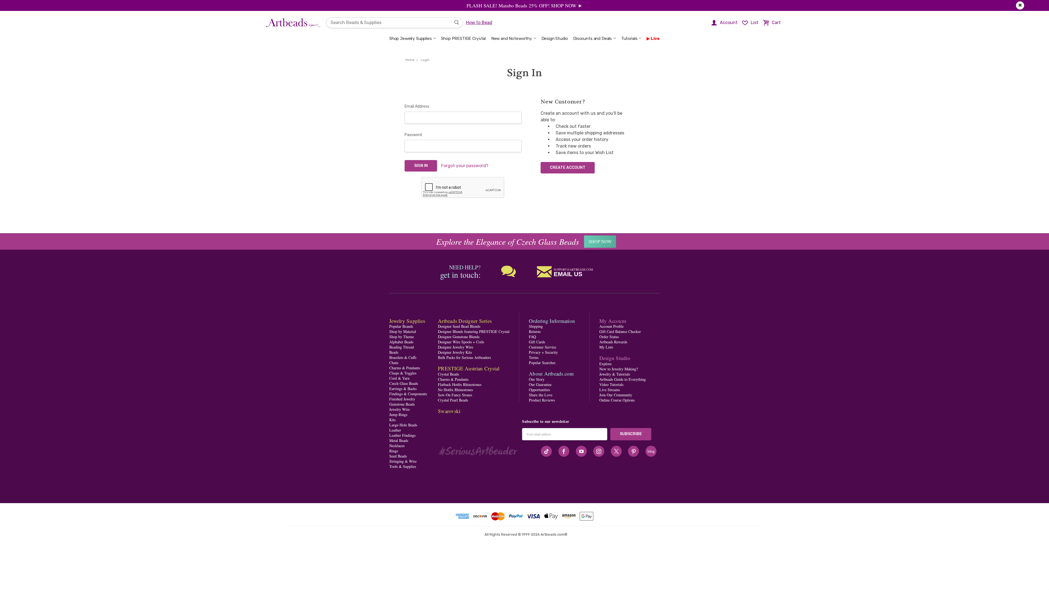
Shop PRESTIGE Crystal (463, 38)
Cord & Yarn (399, 378)
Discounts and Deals (592, 38)
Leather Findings (402, 435)
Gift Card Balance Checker (620, 331)
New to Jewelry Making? (618, 368)
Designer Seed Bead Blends (459, 326)
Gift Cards (537, 341)
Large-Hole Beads (403, 424)
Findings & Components (408, 393)
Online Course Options (617, 400)
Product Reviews (542, 400)
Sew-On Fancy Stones (455, 394)
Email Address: (417, 106)
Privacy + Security (543, 352)
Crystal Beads (448, 374)
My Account (612, 320)
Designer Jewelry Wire (455, 347)
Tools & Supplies (402, 466)
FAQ (532, 336)
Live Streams (609, 389)
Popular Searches (542, 362)
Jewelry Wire (399, 409)
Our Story (536, 379)
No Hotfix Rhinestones (455, 389)
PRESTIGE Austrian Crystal (468, 368)
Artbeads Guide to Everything (622, 379)
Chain (393, 362)
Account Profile (611, 326)
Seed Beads (398, 456)
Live (655, 38)
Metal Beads (398, 440)
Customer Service (542, 347)
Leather (395, 430)
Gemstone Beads (402, 404)
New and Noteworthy (511, 38)
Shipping (536, 326)
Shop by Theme (401, 336)
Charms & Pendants (404, 367)
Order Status (609, 336)
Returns (535, 331)
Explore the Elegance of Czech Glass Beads (507, 241)
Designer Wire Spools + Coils (461, 341)
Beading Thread (401, 347)
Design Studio (554, 38)
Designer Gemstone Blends (458, 336)
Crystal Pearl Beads (453, 400)
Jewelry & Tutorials (614, 374)
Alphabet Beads (401, 341)
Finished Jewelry (402, 399)
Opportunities (539, 389)
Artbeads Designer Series (465, 320)
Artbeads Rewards (613, 341)
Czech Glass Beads (403, 383)
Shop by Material (402, 331)
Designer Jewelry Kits (455, 352)
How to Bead (479, 22)
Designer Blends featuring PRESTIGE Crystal (473, 331)
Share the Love (540, 394)
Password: (414, 134)
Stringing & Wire (403, 461)
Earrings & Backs (403, 388)
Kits (392, 419)
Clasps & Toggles (402, 373)
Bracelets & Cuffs (402, 357)
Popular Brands (401, 326)
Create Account (567, 167)
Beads (393, 352)
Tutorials (629, 38)
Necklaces (397, 445)
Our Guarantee (540, 384)
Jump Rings (398, 414)
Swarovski (449, 411)
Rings (393, 450)
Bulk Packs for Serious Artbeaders (464, 357)
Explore (605, 363)
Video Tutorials (611, 384)
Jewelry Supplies (407, 320)
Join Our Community (615, 394)
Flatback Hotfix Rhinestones (459, 384)
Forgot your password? (464, 165)
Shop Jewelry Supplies (410, 38)
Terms (533, 357)
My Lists (606, 347)
